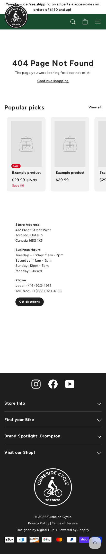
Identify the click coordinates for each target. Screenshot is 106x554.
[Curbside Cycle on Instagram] (36, 384)
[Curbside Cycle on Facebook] (53, 384)
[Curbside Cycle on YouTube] (70, 384)
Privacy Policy (38, 523)
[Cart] (85, 21)
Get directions (29, 301)
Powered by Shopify (73, 530)
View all (95, 107)
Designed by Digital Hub (36, 530)
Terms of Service (65, 523)
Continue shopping (53, 81)
